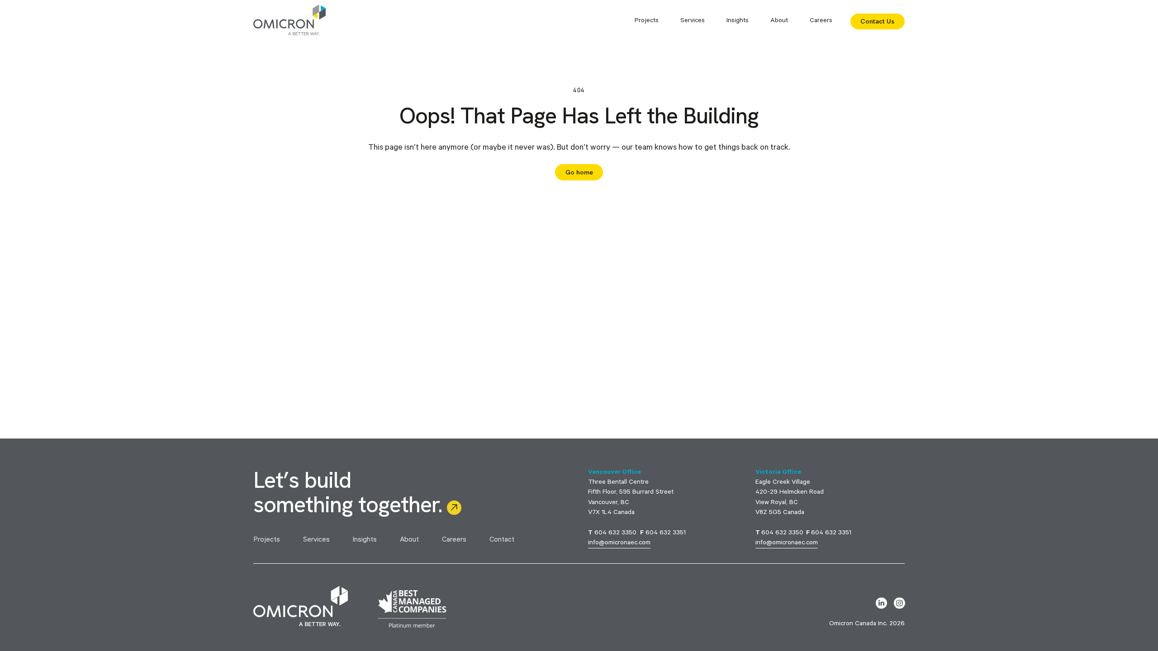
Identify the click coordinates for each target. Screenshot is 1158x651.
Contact (501, 540)
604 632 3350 (615, 533)
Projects (266, 540)
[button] (646, 21)
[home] (289, 21)
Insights (737, 21)
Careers (821, 21)
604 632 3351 (665, 533)
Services (316, 540)
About (409, 540)
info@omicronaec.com (619, 543)
